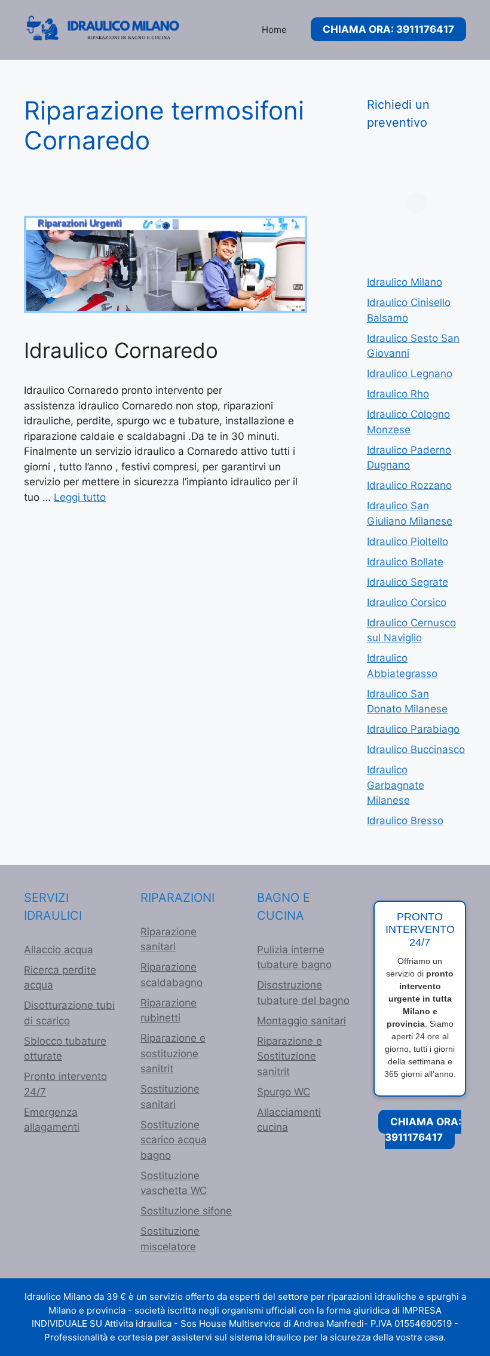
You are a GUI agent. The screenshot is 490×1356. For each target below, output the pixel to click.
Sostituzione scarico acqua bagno (173, 1140)
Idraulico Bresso (405, 821)
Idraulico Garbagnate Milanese (395, 785)
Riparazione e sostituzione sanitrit (173, 1053)
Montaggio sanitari (301, 1021)
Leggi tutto (80, 497)
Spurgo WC (283, 1092)
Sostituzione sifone (186, 1211)
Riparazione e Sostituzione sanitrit (289, 1056)
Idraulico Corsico (406, 602)
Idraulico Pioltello (407, 541)
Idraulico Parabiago (413, 729)
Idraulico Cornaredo (121, 350)
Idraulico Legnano (409, 373)
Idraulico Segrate (407, 582)
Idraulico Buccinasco (416, 749)
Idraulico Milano (404, 282)
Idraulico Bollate (405, 562)
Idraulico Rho (398, 394)
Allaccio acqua (58, 950)
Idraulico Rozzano (409, 485)
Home (274, 29)
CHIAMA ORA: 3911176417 (388, 29)
